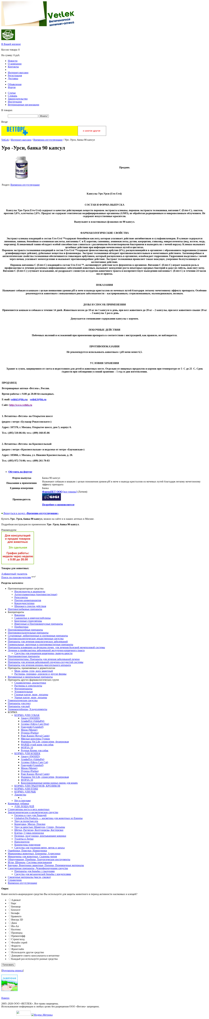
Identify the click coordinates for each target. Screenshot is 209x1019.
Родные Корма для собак (34, 750)
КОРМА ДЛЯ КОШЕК (27, 753)
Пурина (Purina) (30, 732)
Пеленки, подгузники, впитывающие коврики (40, 835)
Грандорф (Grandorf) (32, 727)
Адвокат (16, 900)
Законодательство (18, 98)
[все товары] (59, 491)
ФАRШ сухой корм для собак (37, 744)
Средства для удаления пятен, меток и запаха (39, 847)
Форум (12, 87)
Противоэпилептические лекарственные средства (36, 638)
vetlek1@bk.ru (19, 399)
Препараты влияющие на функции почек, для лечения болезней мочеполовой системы (56, 647)
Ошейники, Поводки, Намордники (27, 850)
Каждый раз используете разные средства (34, 958)
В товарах (6, 110)
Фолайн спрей (19, 942)
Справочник (15, 880)
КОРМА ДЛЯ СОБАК (27, 715)
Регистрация (15, 75)
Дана (14, 923)
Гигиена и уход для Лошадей (30, 815)
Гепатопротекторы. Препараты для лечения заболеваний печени (44, 659)
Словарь (12, 95)
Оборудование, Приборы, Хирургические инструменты (39, 859)
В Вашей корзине (11, 44)
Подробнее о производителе (58, 504)
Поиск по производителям (16, 577)
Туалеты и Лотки (23, 838)
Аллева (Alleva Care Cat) (34, 762)
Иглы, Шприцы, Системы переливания (30, 862)
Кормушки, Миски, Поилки (29, 824)
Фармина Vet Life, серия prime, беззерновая (45, 741)
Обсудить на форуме (20, 471)
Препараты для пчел (19, 703)
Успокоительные (23, 691)
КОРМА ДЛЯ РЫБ (25, 791)
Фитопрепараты (23, 688)
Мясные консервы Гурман (35, 738)
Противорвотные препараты (24, 656)
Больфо (15, 913)
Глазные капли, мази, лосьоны (31, 694)
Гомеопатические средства (23, 700)
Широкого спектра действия (30, 606)
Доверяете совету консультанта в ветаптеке (35, 955)
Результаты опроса (12, 970)
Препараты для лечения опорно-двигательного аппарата (39, 665)
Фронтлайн (17, 949)
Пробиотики (21, 626)
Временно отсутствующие (48, 139)
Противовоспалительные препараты (28, 632)
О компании (15, 63)
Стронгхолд (17, 939)
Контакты (13, 66)
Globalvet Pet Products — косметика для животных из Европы (48, 818)
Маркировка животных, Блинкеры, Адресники (34, 853)
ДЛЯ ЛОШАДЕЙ (24, 806)
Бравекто (16, 916)
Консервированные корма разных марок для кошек (49, 782)
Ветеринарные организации (23, 104)
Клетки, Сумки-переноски (29, 833)
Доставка (13, 78)
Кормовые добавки (18, 803)
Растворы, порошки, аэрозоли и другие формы (40, 674)
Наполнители (22, 841)
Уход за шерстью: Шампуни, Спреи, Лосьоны (39, 827)
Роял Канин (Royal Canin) (35, 735)
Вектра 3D (17, 919)
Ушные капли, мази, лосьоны (30, 697)
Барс (13, 903)
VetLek (5, 139)
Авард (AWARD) (30, 718)
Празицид (16, 932)
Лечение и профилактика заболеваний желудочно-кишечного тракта (46, 650)
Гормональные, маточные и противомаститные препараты (40, 644)
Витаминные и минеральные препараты (30, 676)
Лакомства (20, 794)
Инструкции (15, 101)
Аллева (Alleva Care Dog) (35, 724)
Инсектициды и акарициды (29, 591)
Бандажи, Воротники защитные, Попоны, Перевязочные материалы (46, 865)
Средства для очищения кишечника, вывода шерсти (43, 653)
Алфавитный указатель (14, 573)
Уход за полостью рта (26, 821)
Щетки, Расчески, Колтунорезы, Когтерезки (38, 830)
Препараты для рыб (19, 706)
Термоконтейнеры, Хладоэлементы (27, 709)
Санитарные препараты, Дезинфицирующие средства (38, 868)
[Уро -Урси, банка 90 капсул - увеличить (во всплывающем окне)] (21, 179)
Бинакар (16, 906)
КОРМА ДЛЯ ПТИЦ (26, 788)
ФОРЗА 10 (27, 747)
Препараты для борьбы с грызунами (34, 871)
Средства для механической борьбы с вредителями (42, 874)
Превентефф (18, 936)
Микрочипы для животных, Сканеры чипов (32, 856)
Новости (12, 60)
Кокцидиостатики (24, 603)
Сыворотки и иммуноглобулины (32, 618)
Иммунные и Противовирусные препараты (38, 623)
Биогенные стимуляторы (28, 621)
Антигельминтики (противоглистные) (35, 594)
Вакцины (19, 615)
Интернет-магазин (18, 72)
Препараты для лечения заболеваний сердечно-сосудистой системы (45, 662)
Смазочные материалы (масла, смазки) (29, 877)
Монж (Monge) (29, 729)
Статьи (12, 92)
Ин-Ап (15, 926)
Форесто (16, 945)
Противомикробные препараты (25, 629)
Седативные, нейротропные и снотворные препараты (38, 635)
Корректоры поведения (27, 844)
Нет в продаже (22, 800)
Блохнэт (15, 909)
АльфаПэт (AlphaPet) (32, 721)
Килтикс (16, 929)
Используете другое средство (27, 952)
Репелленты (21, 597)
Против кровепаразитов (27, 600)
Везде (4, 121)
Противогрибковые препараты (25, 609)
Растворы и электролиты (28, 685)
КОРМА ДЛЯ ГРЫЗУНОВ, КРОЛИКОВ (37, 785)
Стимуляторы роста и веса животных (28, 809)
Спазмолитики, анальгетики (30, 682)
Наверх (5, 998)
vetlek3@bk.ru (38, 399)
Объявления (14, 84)
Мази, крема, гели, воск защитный (33, 671)
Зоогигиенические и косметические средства (33, 812)
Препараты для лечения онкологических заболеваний (38, 641)
